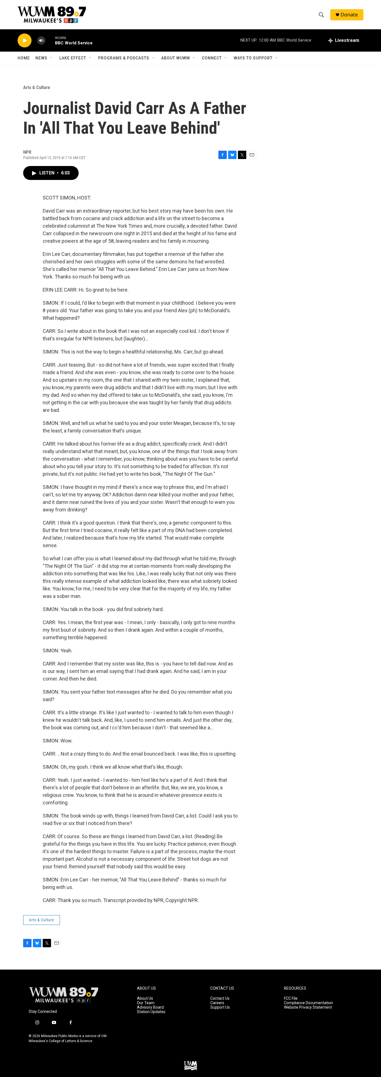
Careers (217, 1003)
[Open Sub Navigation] (51, 58)
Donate (349, 15)
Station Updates (151, 1012)
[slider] (50, 40)
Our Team (146, 1003)
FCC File (291, 998)
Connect (212, 58)
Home (24, 58)
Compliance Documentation (308, 1003)
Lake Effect (72, 58)
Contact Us (220, 998)
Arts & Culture (36, 87)
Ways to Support (253, 58)
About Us (145, 998)
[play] (24, 40)
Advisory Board (150, 1007)
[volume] (41, 40)
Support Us (220, 1007)
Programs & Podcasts (123, 58)
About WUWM (175, 58)
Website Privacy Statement (308, 1007)
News (41, 58)
